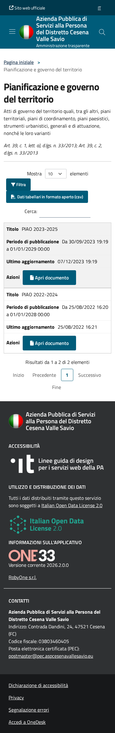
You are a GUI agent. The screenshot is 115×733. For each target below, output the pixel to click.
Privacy (16, 697)
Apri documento (51, 277)
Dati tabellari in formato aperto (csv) (49, 196)
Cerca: (31, 211)
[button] (99, 7)
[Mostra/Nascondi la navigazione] (12, 31)
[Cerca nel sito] (102, 32)
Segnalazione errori (29, 709)
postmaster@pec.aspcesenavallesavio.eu (51, 656)
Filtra (20, 184)
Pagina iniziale (19, 62)
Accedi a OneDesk (27, 722)
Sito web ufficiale (29, 8)
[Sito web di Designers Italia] (57, 464)
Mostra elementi (57, 173)
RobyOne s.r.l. (22, 577)
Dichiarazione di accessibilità (38, 685)
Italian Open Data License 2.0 (71, 505)
